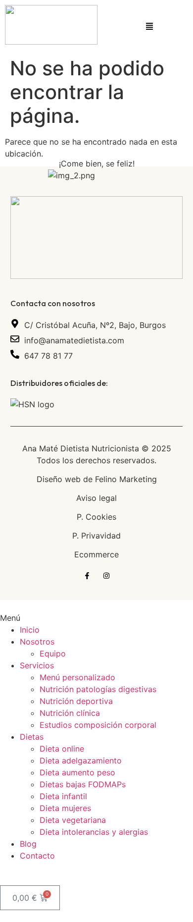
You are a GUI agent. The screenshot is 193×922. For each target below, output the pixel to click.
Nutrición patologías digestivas (98, 689)
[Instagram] (106, 575)
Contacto (37, 856)
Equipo (53, 653)
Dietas (32, 737)
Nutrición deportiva (76, 701)
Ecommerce (96, 554)
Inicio (30, 630)
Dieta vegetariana (73, 820)
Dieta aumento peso (77, 772)
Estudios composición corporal (98, 725)
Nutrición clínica (70, 713)
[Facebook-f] (87, 575)
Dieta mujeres (65, 808)
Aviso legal (96, 498)
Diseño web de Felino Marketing (97, 479)
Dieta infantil (63, 796)
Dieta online (62, 749)
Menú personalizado (77, 677)
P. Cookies (96, 517)
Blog (28, 844)
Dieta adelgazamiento (81, 760)
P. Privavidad (96, 536)
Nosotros (37, 642)
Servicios (37, 665)
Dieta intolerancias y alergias (94, 832)
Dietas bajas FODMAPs (83, 784)
